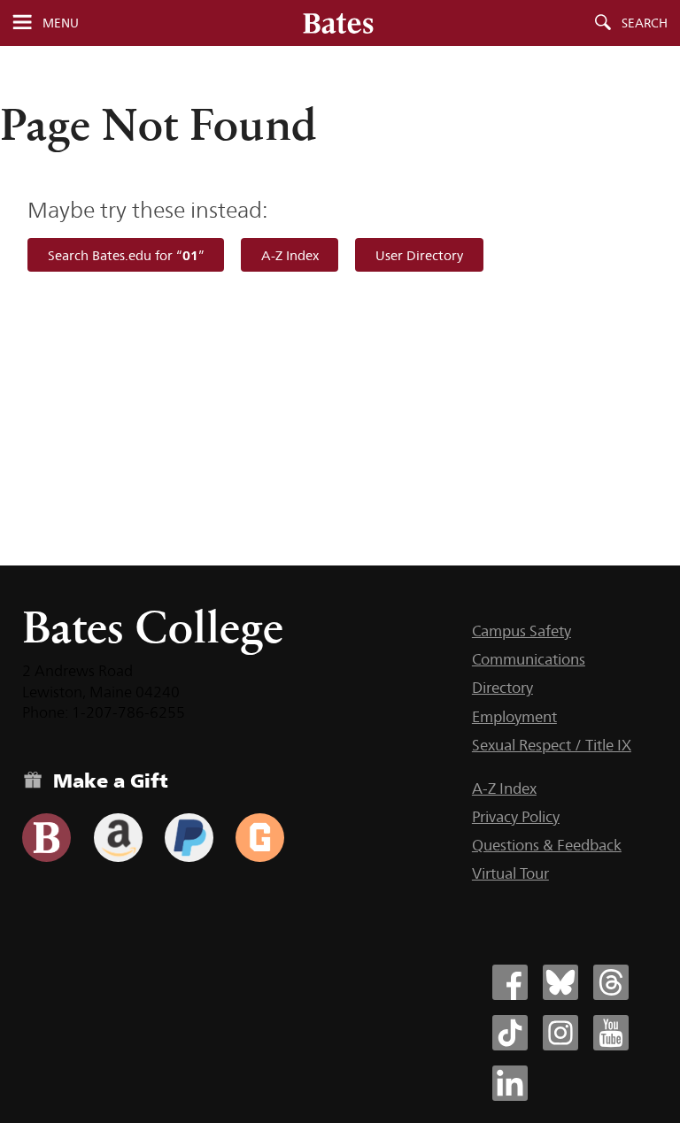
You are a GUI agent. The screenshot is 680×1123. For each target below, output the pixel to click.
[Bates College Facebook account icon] (510, 982)
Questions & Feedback (547, 845)
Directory (502, 687)
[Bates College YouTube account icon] (611, 1032)
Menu (60, 23)
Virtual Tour (510, 873)
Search (645, 23)
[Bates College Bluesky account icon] (560, 982)
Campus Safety (521, 631)
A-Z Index (290, 255)
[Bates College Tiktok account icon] (510, 1032)
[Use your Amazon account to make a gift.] (118, 837)
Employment (514, 717)
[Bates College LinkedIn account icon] (510, 1083)
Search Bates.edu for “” (126, 255)
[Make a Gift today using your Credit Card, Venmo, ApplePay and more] (46, 837)
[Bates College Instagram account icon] (560, 1032)
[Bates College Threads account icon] (611, 982)
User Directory (419, 255)
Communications (528, 659)
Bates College (152, 627)
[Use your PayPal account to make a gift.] (189, 837)
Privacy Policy (516, 817)
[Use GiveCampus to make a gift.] (260, 837)
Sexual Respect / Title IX (551, 745)
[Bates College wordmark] (338, 23)
